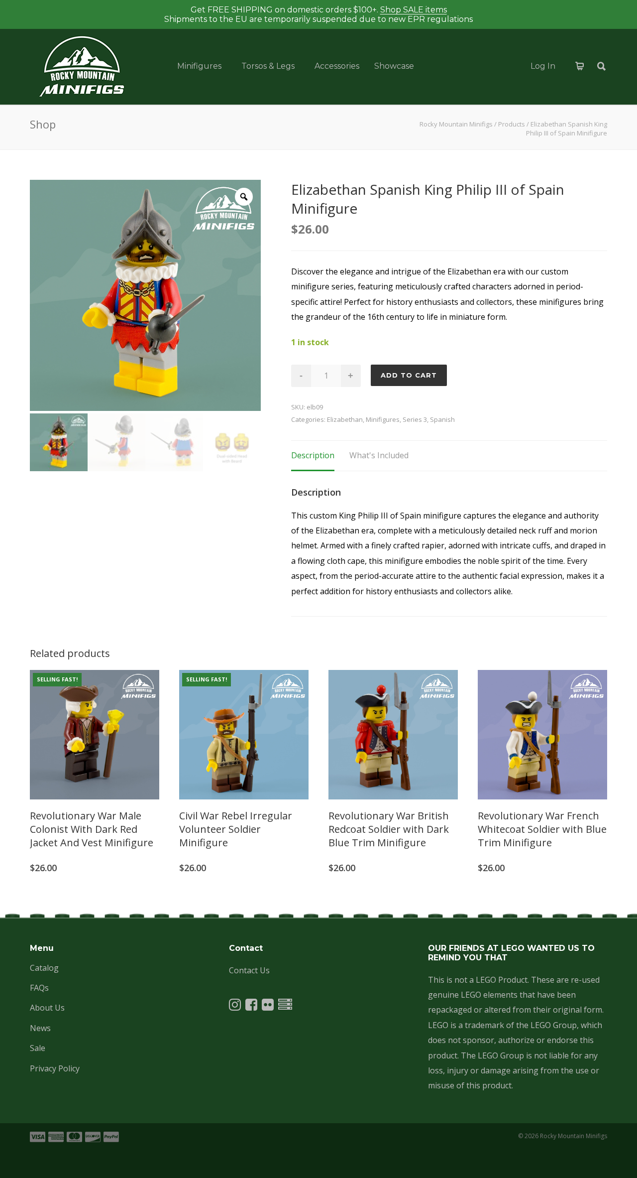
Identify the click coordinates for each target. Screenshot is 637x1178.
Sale (37, 1048)
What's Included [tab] (379, 455)
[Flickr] (268, 1006)
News (40, 1028)
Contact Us (249, 970)
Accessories (337, 66)
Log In (543, 66)
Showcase (394, 66)
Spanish (442, 419)
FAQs (39, 987)
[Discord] (285, 1006)
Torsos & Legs (268, 66)
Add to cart (409, 375)
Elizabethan (345, 419)
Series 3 (415, 419)
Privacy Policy (55, 1068)
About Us (47, 1007)
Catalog (44, 967)
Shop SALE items (413, 9)
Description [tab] (312, 455)
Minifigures (199, 66)
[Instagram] (235, 1006)
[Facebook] (251, 1006)
